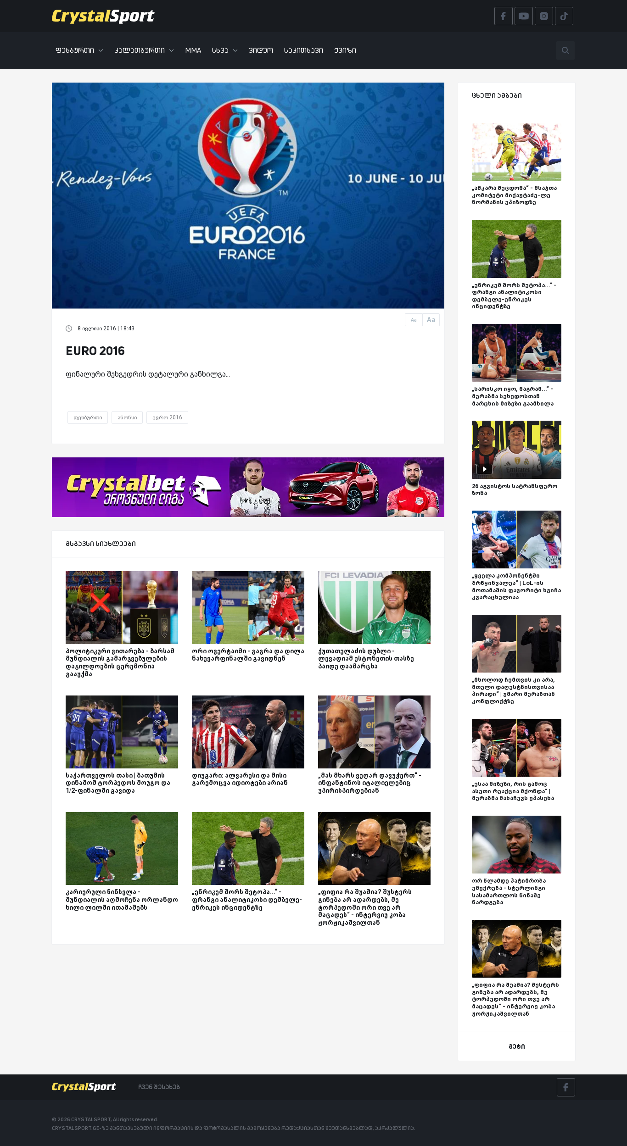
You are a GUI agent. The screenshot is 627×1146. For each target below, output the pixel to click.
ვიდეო (261, 50)
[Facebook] (566, 1087)
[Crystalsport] (103, 16)
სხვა (220, 50)
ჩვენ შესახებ (159, 1087)
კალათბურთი (139, 50)
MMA (193, 50)
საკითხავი (303, 50)
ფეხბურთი (75, 50)
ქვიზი (345, 50)
